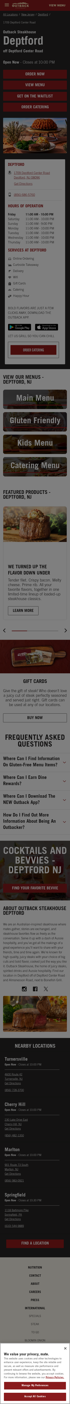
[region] (35, 1373)
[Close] (65, 1348)
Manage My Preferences (35, 1385)
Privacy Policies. (55, 1377)
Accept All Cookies (35, 1396)
